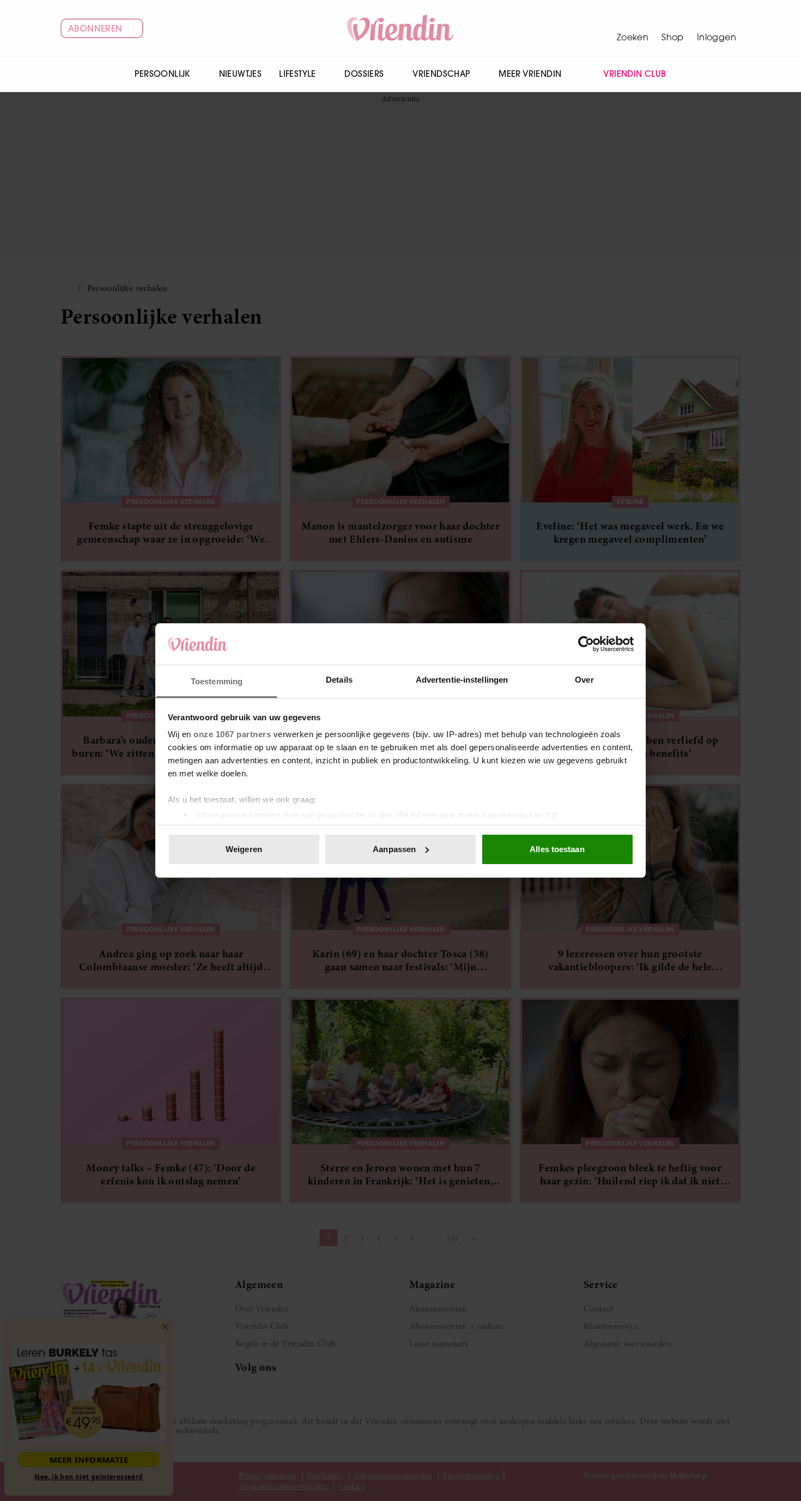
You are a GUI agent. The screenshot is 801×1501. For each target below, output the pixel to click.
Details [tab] (339, 679)
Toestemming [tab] (216, 681)
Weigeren (244, 849)
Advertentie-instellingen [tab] (462, 679)
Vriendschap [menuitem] (441, 74)
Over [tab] (584, 679)
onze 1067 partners (232, 734)
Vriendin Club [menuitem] (634, 74)
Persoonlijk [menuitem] (162, 74)
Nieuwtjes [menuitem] (240, 74)
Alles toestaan (557, 849)
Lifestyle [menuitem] (297, 74)
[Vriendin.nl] (401, 28)
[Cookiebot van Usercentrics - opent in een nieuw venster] (586, 644)
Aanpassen (394, 849)
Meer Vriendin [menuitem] (530, 74)
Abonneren (95, 28)
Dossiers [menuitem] (364, 74)
